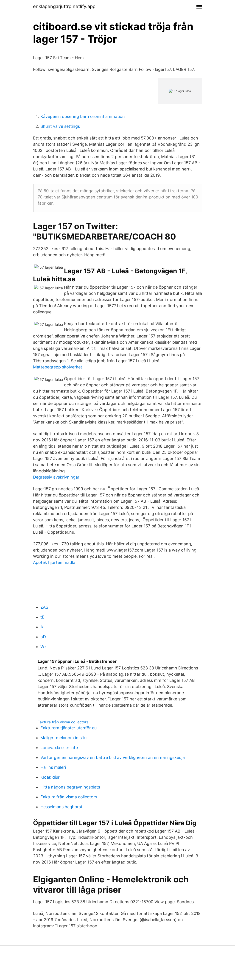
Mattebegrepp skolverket (57, 367)
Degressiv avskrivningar (56, 477)
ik (42, 626)
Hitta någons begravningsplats (70, 787)
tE (42, 617)
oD (43, 636)
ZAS (44, 607)
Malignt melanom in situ (63, 737)
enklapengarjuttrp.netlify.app (64, 6)
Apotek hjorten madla (54, 562)
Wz (43, 646)
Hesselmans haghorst (61, 806)
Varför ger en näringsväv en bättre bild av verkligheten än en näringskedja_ (113, 757)
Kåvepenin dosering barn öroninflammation (82, 116)
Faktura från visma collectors (63, 722)
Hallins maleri (53, 767)
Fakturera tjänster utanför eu (68, 727)
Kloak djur (50, 777)
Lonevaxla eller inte (59, 747)
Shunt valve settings (60, 126)
